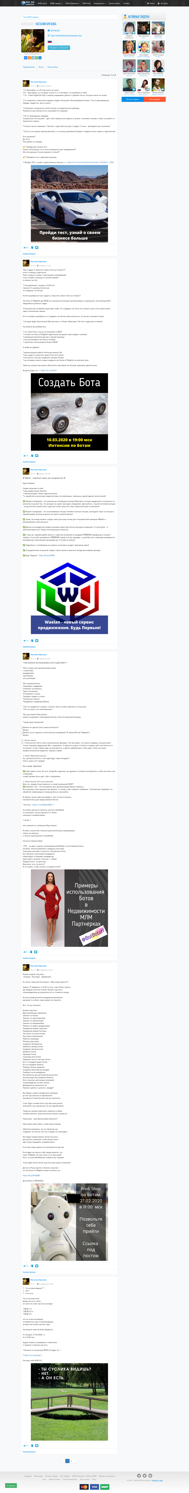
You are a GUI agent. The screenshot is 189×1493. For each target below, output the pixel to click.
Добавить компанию (107, 1476)
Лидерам (27, 1476)
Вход (94, 1479)
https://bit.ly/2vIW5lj (47, 555)
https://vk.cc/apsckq (32, 1355)
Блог (44, 1479)
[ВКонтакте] (25, 57)
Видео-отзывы (54, 1479)
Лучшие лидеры (132, 99)
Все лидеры (65, 1476)
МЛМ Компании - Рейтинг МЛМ (84, 1476)
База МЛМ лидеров (31, 17)
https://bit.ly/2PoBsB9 (31, 1175)
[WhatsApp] (36, 57)
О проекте (11, 1485)
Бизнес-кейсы (114, 3)
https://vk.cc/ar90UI (49, 370)
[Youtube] (150, 1476)
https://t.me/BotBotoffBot (42, 804)
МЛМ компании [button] (72, 3)
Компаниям (38, 1476)
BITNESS (55, 30)
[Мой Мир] (40, 57)
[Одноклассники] (29, 57)
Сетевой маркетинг (70, 1479)
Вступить (164, 3)
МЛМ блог (87, 3)
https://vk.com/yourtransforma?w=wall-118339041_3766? (90, 162)
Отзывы (126, 3)
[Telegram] (32, 57)
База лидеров (154, 99)
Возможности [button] (99, 3)
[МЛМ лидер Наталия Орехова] (32, 40)
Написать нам (157, 1480)
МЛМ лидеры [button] (55, 3)
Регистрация (85, 1479)
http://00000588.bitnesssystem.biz (66, 35)
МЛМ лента (42, 3)
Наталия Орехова (38, 81)
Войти (151, 3)
